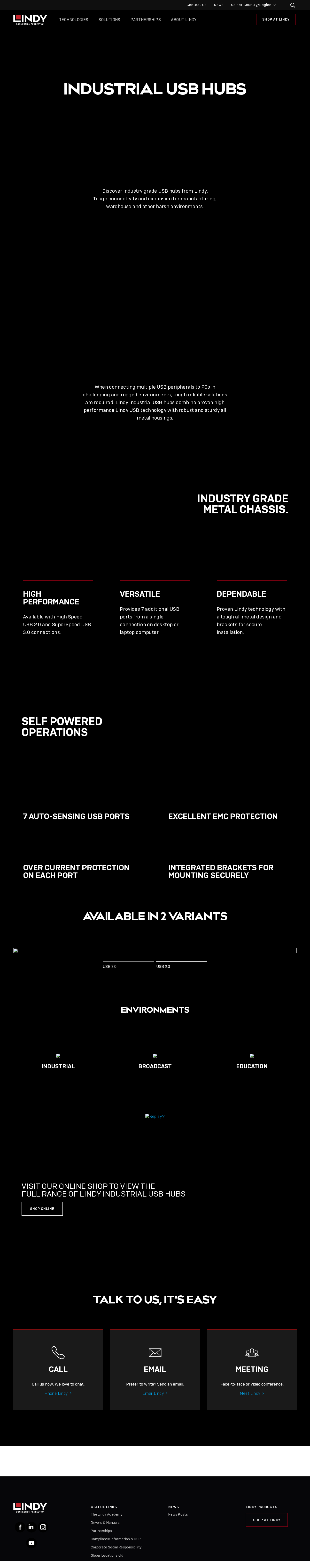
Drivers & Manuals (105, 1522)
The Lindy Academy (106, 1514)
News (219, 5)
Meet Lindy (250, 1393)
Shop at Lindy (266, 1520)
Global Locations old (107, 1555)
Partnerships (146, 19)
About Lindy (183, 19)
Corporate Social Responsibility (116, 1547)
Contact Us (197, 5)
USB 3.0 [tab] (109, 966)
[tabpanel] (155, 950)
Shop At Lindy (276, 19)
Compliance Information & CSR (116, 1539)
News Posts (178, 1514)
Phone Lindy (56, 1393)
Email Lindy (153, 1393)
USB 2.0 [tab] (163, 966)
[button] (290, 5)
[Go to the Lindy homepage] (30, 20)
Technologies (73, 19)
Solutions (109, 19)
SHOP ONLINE (42, 1208)
